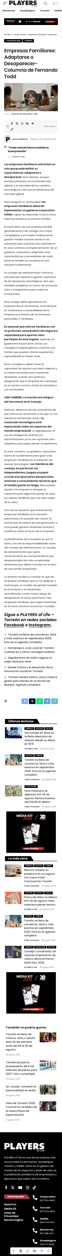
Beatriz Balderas (20, 139)
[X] (12, 1187)
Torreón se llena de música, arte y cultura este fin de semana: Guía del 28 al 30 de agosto (20, 1042)
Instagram (40, 625)
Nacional (28, 893)
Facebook (14, 625)
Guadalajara (40, 947)
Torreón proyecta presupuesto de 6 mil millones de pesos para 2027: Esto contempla (21, 1068)
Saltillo (49, 728)
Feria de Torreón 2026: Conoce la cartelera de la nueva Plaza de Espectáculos (21, 1109)
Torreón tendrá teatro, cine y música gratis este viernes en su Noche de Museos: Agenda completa (30, 681)
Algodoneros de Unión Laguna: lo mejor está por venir (28, 659)
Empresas (29, 728)
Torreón (28, 40)
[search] (45, 3)
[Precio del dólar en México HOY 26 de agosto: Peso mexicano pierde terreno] (13, 898)
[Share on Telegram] (32, 123)
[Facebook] (6, 1187)
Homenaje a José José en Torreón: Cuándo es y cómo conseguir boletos (29, 650)
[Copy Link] (12, 129)
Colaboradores (13, 40)
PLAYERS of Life (31, 748)
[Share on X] (17, 123)
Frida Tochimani (32, 779)
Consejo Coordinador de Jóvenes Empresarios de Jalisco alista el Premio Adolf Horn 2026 (40, 957)
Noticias (39, 728)
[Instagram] (27, 1187)
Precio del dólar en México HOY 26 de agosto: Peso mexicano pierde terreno (40, 900)
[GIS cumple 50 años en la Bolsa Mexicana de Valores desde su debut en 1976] (13, 732)
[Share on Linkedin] (27, 123)
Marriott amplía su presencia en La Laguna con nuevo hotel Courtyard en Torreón (39, 875)
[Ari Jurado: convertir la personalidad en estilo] (48, 1090)
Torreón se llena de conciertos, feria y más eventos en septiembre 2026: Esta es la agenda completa (30, 638)
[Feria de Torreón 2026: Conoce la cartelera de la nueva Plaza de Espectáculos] (48, 1106)
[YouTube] (20, 1187)
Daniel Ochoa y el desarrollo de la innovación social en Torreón (28, 669)
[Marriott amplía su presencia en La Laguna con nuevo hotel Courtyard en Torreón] (13, 870)
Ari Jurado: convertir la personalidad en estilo (21, 1088)
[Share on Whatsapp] (22, 123)
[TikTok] (34, 1187)
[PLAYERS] (23, 3)
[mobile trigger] (6, 3)
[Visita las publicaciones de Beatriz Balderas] (7, 139)
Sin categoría (31, 786)
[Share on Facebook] (12, 123)
